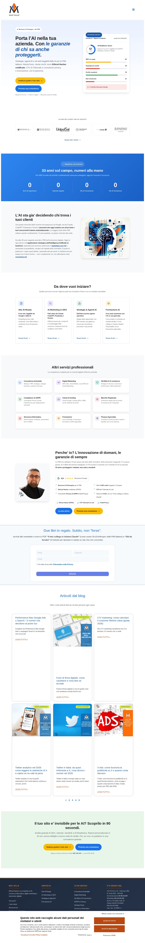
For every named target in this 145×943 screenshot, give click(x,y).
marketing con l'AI (59, 246)
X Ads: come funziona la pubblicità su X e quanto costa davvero (112, 770)
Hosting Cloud (79, 905)
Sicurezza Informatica (81, 908)
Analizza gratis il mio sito (57, 847)
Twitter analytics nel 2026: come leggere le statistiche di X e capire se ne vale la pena (31, 770)
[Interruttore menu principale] (133, 9)
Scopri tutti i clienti (71, 140)
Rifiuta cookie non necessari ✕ (113, 913)
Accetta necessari (109, 929)
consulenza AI (21, 257)
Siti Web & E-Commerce (82, 898)
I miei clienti (13, 904)
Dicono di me (13, 908)
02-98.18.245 (122, 896)
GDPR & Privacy (80, 902)
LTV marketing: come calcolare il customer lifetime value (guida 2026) (113, 620)
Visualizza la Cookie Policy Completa (34, 935)
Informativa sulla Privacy (63, 564)
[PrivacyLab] (89, 935)
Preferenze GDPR (109, 935)
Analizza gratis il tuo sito (29, 81)
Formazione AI (47, 902)
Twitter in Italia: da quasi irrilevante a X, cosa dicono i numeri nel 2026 (70, 770)
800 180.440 (77, 853)
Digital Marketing (80, 895)
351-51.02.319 (119, 898)
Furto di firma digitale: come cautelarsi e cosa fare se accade (70, 681)
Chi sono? (12, 901)
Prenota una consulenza (28, 89)
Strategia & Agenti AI (49, 898)
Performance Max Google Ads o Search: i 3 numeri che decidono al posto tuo (30, 620)
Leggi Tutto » (21, 640)
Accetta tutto (109, 921)
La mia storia (63, 511)
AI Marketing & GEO (49, 895)
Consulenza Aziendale (82, 891)
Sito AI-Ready (46, 891)
